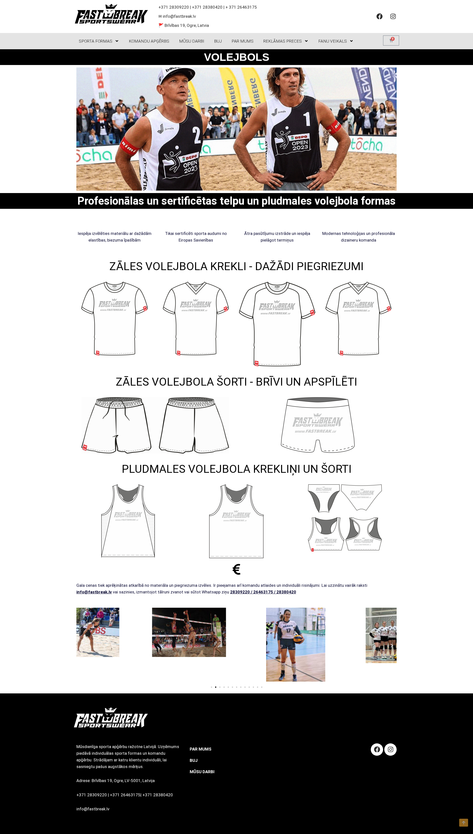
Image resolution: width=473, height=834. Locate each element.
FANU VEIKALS (332, 41)
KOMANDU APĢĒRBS (149, 41)
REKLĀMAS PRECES (282, 41)
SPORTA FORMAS (95, 41)
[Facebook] (379, 16)
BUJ (218, 41)
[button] (81, 645)
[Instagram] (393, 16)
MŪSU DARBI (191, 41)
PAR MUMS (242, 41)
